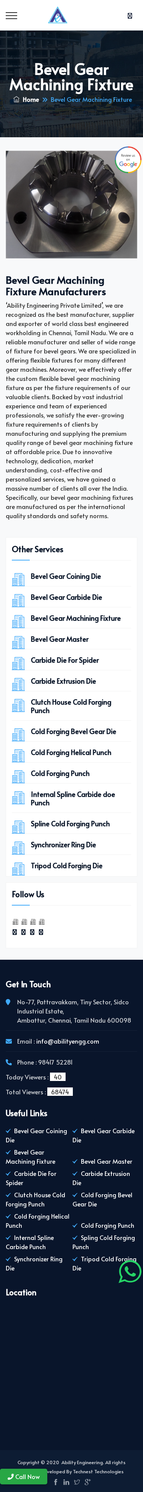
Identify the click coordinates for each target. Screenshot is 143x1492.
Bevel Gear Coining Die (66, 576)
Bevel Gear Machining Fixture (76, 618)
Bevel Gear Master (59, 639)
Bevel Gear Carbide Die (66, 597)
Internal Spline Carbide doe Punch (73, 798)
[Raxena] (71, 15)
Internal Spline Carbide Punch (30, 1242)
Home (30, 99)
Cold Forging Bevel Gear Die (73, 731)
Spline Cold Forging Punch (70, 823)
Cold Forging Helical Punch (71, 752)
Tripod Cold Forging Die (67, 865)
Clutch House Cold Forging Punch (71, 706)
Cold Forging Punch (60, 773)
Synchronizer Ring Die (63, 844)
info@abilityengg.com (67, 1041)
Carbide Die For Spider (65, 660)
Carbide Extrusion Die (63, 681)
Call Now (27, 1476)
